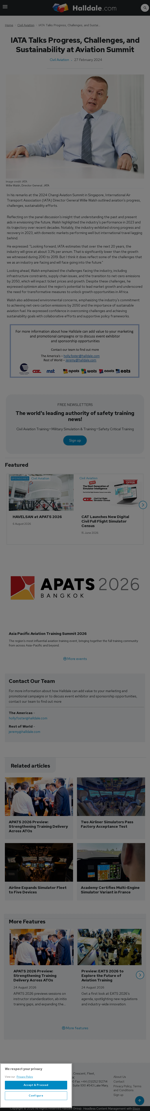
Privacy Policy (25, 1076)
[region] (36, 1085)
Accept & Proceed (36, 1085)
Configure (36, 1095)
